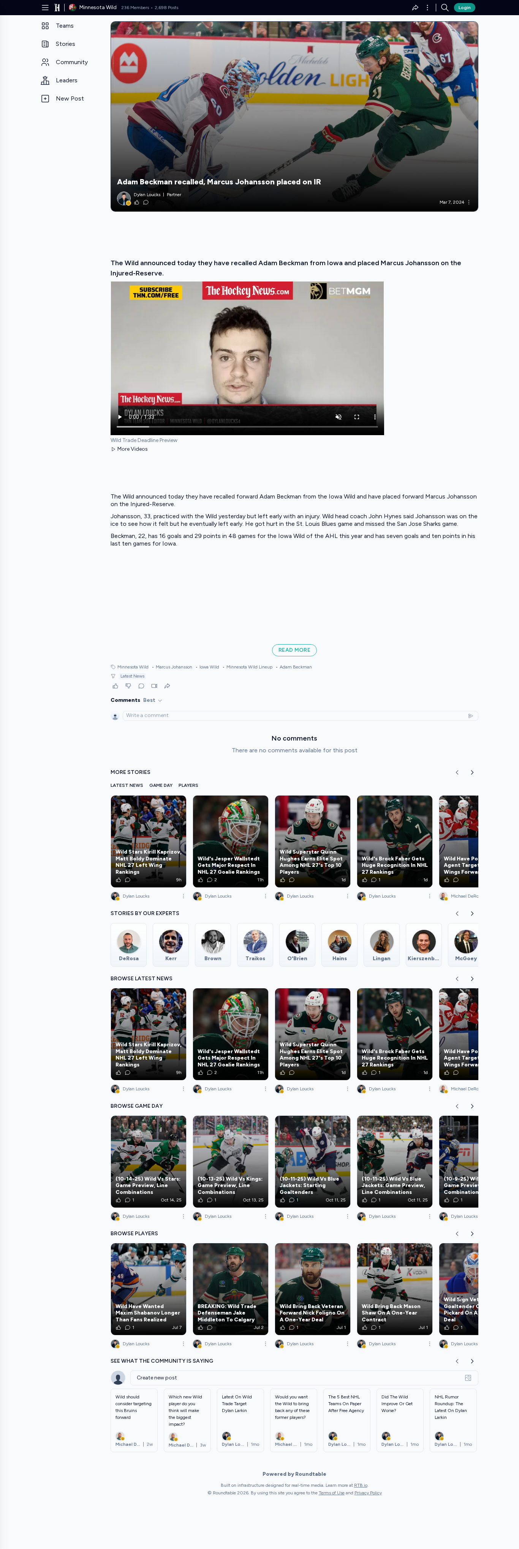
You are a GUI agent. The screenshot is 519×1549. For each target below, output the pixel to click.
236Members (135, 7)
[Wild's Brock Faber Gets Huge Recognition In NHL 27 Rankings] (394, 841)
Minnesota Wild (133, 667)
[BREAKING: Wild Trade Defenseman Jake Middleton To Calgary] (230, 1289)
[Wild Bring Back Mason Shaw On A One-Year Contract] (394, 1289)
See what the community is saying (162, 1361)
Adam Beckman (293, 667)
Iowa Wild (207, 667)
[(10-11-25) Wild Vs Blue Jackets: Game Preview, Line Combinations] (394, 1162)
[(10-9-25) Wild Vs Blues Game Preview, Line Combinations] (476, 1162)
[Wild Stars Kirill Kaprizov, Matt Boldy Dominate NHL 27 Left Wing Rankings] (148, 841)
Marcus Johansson (172, 667)
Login (465, 7)
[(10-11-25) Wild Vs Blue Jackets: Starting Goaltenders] (312, 1162)
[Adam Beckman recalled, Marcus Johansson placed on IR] (294, 116)
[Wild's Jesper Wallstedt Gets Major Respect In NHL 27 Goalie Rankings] (230, 841)
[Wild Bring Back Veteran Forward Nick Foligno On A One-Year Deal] (312, 1289)
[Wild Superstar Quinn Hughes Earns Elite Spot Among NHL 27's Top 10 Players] (312, 841)
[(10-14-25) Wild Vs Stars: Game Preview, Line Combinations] (148, 1162)
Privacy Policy (368, 1493)
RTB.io (360, 1485)
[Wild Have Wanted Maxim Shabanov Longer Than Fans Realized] (148, 1289)
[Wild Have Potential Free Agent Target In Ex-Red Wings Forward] (476, 841)
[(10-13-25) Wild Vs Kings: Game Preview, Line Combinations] (230, 1162)
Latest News (132, 676)
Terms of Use (332, 1493)
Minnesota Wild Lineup (247, 667)
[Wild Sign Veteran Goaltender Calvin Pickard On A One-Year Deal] (476, 1289)
